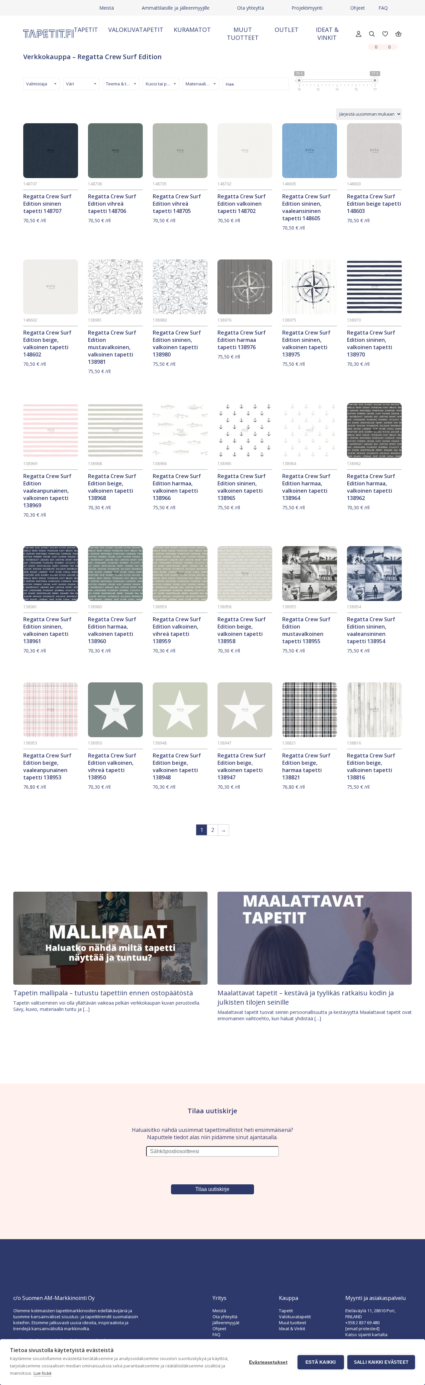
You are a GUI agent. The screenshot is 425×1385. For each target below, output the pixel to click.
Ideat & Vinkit (327, 34)
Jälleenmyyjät (225, 1323)
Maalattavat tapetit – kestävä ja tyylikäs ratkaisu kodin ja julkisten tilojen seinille (305, 997)
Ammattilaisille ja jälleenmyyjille (176, 8)
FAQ (383, 8)
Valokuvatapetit (135, 30)
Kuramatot (192, 30)
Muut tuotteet (243, 34)
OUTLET (286, 30)
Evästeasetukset (268, 1362)
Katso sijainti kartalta (366, 1334)
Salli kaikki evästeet (381, 1362)
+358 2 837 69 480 (362, 1323)
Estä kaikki (320, 1362)
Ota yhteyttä (250, 8)
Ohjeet (357, 8)
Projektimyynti (307, 8)
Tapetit (86, 30)
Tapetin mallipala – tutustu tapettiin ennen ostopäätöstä (103, 992)
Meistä (106, 8)
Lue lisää (42, 1373)
